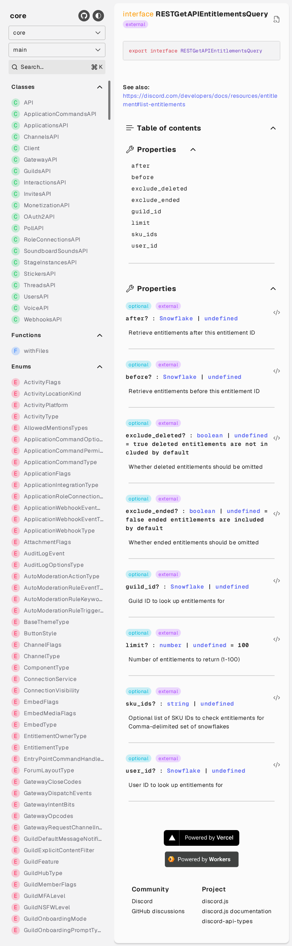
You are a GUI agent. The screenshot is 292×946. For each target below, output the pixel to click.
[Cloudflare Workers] (202, 859)
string (178, 703)
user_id (144, 245)
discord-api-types (227, 921)
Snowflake (176, 318)
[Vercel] (201, 838)
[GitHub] (84, 15)
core (18, 15)
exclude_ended (155, 200)
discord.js (215, 901)
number (171, 645)
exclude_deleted (159, 188)
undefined (221, 318)
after (140, 165)
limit (140, 223)
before (142, 177)
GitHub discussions (158, 911)
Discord (142, 901)
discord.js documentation (237, 911)
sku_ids (144, 234)
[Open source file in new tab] (276, 19)
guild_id (146, 211)
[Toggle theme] (98, 15)
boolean (210, 435)
